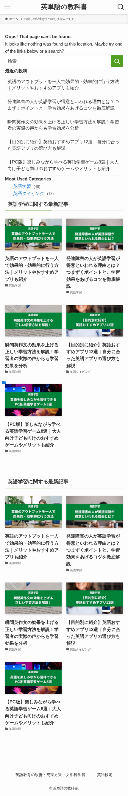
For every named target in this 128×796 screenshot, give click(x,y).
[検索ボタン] (121, 7)
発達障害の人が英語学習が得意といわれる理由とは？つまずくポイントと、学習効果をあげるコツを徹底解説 (63, 104)
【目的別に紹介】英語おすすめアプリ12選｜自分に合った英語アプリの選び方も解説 (63, 145)
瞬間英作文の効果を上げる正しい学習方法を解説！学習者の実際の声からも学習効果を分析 (63, 125)
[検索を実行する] (117, 61)
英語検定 (105, 774)
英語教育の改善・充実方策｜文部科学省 (50, 774)
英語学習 (26, 186)
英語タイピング (33, 193)
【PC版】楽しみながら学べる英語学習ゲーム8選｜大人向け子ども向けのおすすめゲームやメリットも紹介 (63, 165)
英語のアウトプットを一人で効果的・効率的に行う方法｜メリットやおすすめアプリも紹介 (63, 85)
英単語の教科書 (64, 7)
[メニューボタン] (7, 7)
